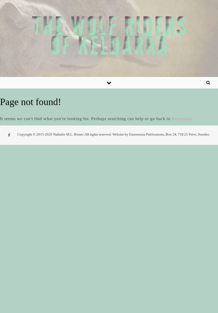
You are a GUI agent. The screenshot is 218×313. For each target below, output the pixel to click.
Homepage (182, 118)
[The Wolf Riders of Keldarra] (109, 35)
